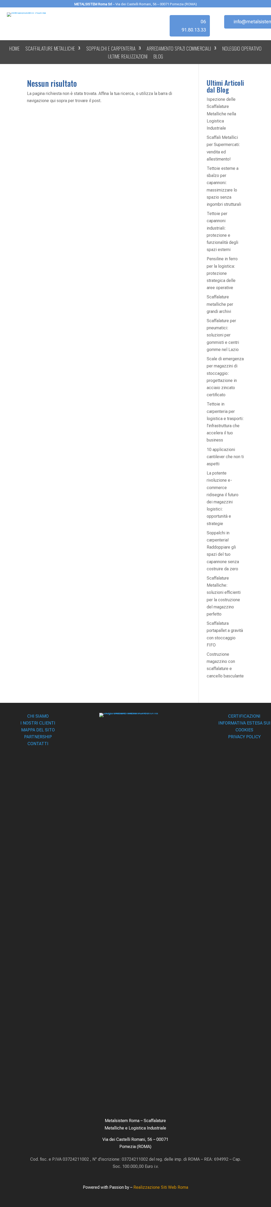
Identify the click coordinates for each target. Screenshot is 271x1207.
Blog (158, 57)
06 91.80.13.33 (194, 26)
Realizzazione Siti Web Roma (160, 1187)
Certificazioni (244, 716)
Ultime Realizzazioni (128, 57)
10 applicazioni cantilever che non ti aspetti (225, 456)
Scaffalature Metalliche (50, 49)
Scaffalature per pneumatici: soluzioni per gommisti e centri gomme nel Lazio (223, 335)
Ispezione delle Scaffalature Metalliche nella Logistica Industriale (221, 114)
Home (14, 49)
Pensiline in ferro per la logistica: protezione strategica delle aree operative (222, 273)
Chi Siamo (38, 716)
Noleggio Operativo (242, 49)
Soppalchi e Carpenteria (111, 49)
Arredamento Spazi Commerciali (179, 49)
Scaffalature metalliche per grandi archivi (220, 304)
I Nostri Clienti (37, 723)
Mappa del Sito (38, 729)
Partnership (38, 736)
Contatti (38, 743)
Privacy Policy (244, 736)
